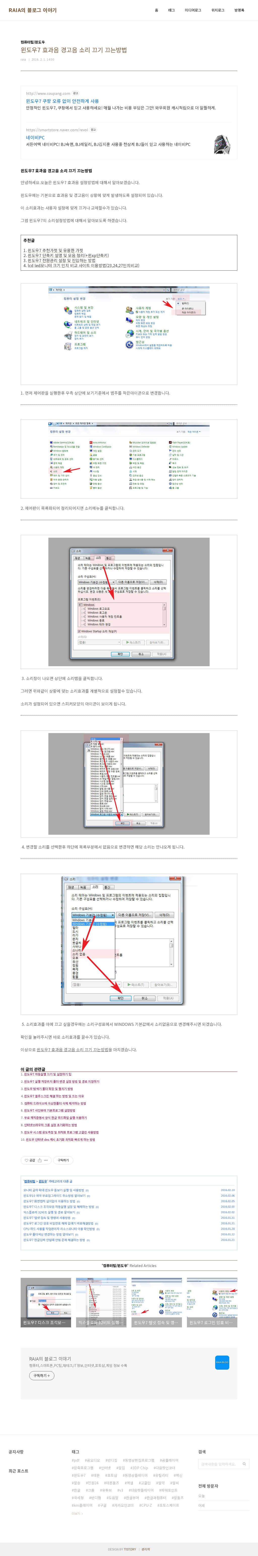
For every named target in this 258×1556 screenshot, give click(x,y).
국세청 (79, 1497)
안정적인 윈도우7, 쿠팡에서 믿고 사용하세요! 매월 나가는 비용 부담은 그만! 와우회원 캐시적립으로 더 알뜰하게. (121, 107)
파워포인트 (169, 1490)
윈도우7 (80, 1475)
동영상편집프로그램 (139, 1460)
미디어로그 (193, 10)
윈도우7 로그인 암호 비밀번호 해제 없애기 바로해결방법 (58, 1223)
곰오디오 (93, 1460)
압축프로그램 (83, 1467)
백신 (179, 1475)
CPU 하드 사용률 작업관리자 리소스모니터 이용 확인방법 (59, 1229)
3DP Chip (140, 1467)
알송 (77, 1482)
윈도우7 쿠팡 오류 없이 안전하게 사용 (62, 101)
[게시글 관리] (46, 1160)
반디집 (112, 1460)
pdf (76, 1460)
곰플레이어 (170, 1460)
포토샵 (112, 1475)
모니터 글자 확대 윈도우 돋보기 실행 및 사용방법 (53, 1190)
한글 (77, 1490)
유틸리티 (161, 1475)
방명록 (239, 10)
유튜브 (107, 1490)
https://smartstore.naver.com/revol (57, 130)
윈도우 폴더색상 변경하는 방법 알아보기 (48, 1234)
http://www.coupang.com (48, 93)
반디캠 (96, 1497)
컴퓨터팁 (29, 1181)
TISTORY (130, 1549)
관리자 (146, 1549)
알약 (161, 1482)
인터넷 (106, 1467)
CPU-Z (146, 1505)
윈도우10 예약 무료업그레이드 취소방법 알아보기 (54, 1195)
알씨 (175, 1482)
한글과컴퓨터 (156, 1497)
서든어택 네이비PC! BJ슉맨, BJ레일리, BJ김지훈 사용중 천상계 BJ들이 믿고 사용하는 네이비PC (108, 144)
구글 (103, 1505)
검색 (244, 1464)
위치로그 (217, 10)
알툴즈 (179, 1497)
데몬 (96, 1475)
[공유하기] (40, 1160)
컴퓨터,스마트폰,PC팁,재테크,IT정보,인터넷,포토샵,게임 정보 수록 (78, 1365)
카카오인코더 (124, 1505)
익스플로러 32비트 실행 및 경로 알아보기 (49, 1212)
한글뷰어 (132, 1497)
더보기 (76, 1513)
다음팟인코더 (165, 1467)
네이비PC (35, 137)
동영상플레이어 (136, 1475)
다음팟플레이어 (142, 1490)
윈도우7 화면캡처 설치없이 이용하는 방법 (49, 1201)
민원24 (93, 1482)
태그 (171, 10)
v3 (121, 1490)
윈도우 (43, 1181)
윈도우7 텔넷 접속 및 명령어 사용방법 (47, 1217)
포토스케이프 (169, 1505)
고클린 (146, 1482)
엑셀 (130, 1482)
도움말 (113, 1497)
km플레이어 (83, 1505)
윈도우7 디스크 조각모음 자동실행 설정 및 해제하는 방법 (58, 1206)
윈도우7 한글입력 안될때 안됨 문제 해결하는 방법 (54, 1240)
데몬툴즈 (112, 1482)
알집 (121, 1467)
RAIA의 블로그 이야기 (33, 10)
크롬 (91, 1490)
